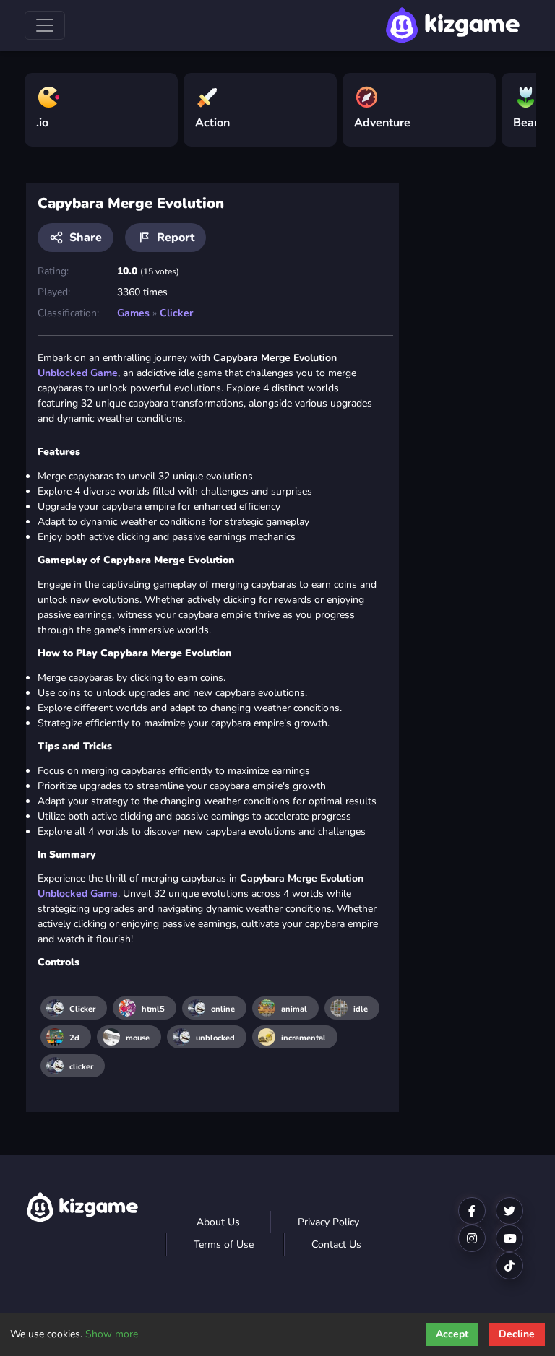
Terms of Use (224, 1244)
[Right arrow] (518, 104)
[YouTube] (509, 1238)
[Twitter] (509, 1211)
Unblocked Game (78, 373)
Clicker (176, 313)
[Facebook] (472, 1211)
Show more (111, 1334)
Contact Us (336, 1244)
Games (133, 313)
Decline (517, 1334)
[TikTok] (509, 1265)
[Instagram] (472, 1238)
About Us (218, 1222)
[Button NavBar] (45, 25)
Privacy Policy (328, 1222)
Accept (452, 1334)
